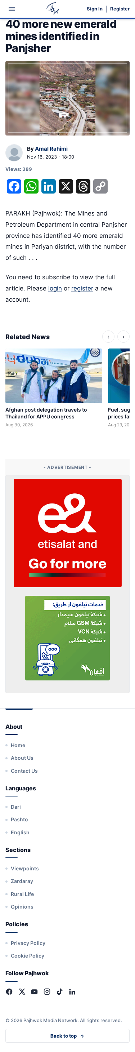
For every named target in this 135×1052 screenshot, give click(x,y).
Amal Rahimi (51, 148)
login (55, 288)
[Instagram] (47, 991)
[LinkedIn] (72, 991)
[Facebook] (9, 991)
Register (120, 8)
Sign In (95, 8)
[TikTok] (59, 991)
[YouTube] (34, 991)
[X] (22, 991)
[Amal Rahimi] (14, 153)
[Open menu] (11, 9)
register (82, 288)
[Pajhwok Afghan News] (53, 9)
